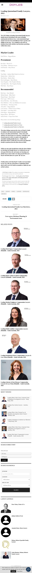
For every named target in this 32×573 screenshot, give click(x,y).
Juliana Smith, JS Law (17, 516)
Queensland (26, 191)
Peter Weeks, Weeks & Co (18, 504)
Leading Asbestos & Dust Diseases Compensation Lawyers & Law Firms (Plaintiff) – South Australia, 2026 (15, 383)
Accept (13, 571)
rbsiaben (4, 193)
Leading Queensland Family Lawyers (12, 123)
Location (4, 476)
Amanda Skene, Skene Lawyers (19, 528)
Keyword (4, 471)
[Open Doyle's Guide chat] (28, 569)
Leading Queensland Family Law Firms (13, 125)
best (3, 191)
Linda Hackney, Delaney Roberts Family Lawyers (20, 553)
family (13, 191)
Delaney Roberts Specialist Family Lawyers (20, 541)
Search (16, 490)
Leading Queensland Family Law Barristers (14, 127)
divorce (8, 191)
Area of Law (5, 482)
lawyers (19, 191)
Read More (19, 571)
